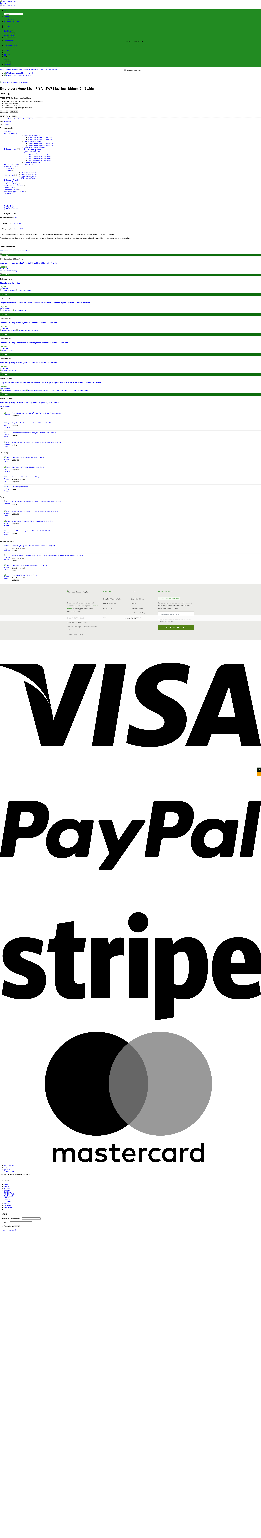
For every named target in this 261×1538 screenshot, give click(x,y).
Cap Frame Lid (9, 40)
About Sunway (9, 1165)
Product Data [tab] (9, 206)
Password (5, 1222)
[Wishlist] (1, 253)
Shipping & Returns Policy (112, 599)
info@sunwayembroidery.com (77, 622)
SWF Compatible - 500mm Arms (39, 160)
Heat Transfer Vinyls (11, 164)
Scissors (7, 50)
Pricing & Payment (109, 603)
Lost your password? (9, 1230)
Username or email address (11, 1218)
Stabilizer (7, 31)
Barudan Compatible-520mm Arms (40, 145)
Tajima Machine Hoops (32, 135)
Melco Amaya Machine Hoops (34, 147)
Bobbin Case (8, 188)
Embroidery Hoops (12, 69)
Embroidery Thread (11, 180)
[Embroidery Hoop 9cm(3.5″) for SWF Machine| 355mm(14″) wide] (20, 73)
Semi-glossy (29, 164)
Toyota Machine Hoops (32, 162)
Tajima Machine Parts (28, 172)
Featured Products (10, 133)
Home (6, 12)
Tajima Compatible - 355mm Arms (40, 137)
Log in (17, 1226)
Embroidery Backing (11, 184)
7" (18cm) (17, 223)
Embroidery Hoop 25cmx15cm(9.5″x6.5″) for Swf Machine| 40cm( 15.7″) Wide (34, 343)
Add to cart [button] (4, 269)
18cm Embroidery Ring (10, 283)
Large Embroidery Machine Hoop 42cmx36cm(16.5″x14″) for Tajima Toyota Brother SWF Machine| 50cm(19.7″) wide (50, 382)
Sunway (6, 124)
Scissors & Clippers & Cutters (14, 191)
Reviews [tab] (7, 210)
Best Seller (7, 131)
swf (12, 121)
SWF (15, 218)
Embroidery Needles (11, 190)
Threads (7, 21)
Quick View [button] (4, 255)
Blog (5, 1167)
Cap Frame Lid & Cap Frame (14, 186)
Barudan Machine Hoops (32, 141)
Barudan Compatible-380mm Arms (40, 143)
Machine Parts (9, 175)
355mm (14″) (18, 229)
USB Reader (8, 45)
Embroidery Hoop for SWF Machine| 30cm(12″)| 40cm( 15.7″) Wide (29, 402)
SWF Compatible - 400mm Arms (39, 157)
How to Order (108, 608)
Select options (5, 308)
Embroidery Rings (10, 166)
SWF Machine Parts (28, 178)
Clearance (7, 193)
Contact (7, 1169)
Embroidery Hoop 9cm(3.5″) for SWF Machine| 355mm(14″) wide (28, 263)
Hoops (6, 17)
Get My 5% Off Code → (176, 627)
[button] (8, 1207)
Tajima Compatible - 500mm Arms (40, 139)
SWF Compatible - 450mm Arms (39, 159)
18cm (5, 121)
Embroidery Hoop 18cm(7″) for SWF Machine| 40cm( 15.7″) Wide (28, 323)
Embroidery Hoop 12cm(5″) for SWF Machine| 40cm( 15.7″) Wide (28, 362)
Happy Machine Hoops (32, 151)
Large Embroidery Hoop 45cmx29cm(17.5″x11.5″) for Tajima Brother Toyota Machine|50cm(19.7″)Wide (45, 303)
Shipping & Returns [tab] (11, 208)
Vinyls (6, 1204)
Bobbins (7, 26)
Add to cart (14, 111)
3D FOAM (7, 55)
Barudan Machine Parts (29, 174)
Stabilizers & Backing (138, 613)
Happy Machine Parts (28, 176)
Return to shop (13, 45)
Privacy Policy (9, 1171)
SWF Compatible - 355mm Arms (46, 69)
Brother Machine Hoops (32, 149)
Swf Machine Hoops (27, 69)
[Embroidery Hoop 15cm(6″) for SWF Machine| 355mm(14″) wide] (19, 75)
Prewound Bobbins (11, 182)
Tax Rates (106, 613)
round (9, 121)
